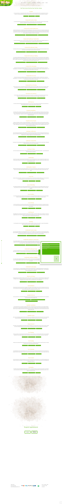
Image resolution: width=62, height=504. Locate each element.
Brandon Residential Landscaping (22, 272)
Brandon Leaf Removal (24, 217)
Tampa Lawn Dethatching (39, 190)
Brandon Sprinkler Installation (23, 311)
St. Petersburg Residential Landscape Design (32, 253)
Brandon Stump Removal (24, 328)
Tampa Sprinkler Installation (40, 311)
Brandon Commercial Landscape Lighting (20, 62)
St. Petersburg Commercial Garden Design (31, 24)
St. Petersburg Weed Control (32, 363)
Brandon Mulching (26, 226)
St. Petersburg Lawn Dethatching (31, 190)
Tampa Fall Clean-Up (38, 106)
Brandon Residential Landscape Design (21, 253)
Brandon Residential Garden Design (22, 235)
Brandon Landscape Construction (22, 145)
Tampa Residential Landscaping (40, 272)
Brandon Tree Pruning (25, 345)
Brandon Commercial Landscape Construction (20, 43)
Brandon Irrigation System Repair (22, 127)
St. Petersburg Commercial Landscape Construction (31, 43)
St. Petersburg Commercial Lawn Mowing (31, 89)
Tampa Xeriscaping (38, 372)
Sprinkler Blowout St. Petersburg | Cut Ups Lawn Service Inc (38, 299)
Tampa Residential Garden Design (41, 235)
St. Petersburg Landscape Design (31, 153)
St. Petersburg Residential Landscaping (31, 272)
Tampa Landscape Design (39, 153)
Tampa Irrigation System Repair (40, 127)
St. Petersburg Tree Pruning (32, 345)
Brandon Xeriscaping (25, 372)
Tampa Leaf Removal (38, 217)
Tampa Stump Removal (39, 328)
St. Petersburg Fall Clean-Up (32, 106)
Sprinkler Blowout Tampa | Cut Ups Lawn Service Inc (31, 301)
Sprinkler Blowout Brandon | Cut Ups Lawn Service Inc (24, 299)
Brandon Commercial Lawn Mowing (22, 89)
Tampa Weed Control (38, 363)
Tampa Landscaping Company (40, 172)
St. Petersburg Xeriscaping (32, 372)
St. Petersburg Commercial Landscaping (31, 71)
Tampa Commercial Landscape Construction (43, 43)
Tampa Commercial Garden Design (41, 24)
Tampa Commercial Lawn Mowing (41, 89)
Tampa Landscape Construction (40, 145)
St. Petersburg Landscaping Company (32, 172)
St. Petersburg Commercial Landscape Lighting (32, 62)
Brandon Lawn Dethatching (24, 190)
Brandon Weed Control (24, 363)
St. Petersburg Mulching (31, 226)
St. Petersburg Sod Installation (31, 291)
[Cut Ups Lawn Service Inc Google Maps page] (1, 253)
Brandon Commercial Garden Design (22, 24)
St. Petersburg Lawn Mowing (32, 208)
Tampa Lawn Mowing (38, 208)
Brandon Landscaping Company (22, 172)
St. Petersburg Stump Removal (31, 328)
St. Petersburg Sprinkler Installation (32, 311)
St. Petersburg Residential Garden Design (31, 235)
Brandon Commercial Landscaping (22, 71)
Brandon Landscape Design (24, 153)
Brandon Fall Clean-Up (24, 106)
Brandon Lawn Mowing (24, 208)
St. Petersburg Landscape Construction (31, 145)
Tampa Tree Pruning (38, 345)
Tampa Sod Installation (38, 291)
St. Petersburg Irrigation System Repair (31, 127)
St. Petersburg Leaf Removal (32, 217)
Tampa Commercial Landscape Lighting (42, 62)
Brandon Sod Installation (24, 291)
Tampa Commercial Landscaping (41, 71)
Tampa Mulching (37, 226)
